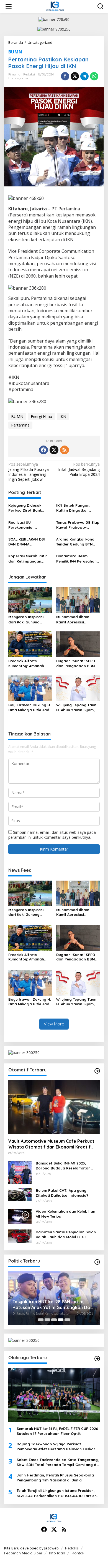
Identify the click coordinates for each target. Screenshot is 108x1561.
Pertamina (20, 425)
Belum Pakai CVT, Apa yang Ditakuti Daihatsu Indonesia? (62, 1193)
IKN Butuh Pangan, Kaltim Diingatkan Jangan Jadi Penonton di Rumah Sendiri (77, 508)
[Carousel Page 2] (47, 1319)
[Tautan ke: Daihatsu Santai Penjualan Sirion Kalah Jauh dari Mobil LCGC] (20, 1235)
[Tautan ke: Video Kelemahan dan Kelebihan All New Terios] (20, 1215)
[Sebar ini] (65, 76)
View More (54, 1024)
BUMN (15, 52)
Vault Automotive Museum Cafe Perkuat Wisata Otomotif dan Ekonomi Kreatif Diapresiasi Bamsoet (51, 1144)
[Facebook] (43, 450)
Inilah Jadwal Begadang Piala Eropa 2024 (79, 469)
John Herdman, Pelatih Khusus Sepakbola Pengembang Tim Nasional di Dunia (55, 1477)
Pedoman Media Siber (23, 1553)
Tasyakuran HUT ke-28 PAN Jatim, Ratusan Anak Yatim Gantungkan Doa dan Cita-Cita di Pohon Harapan (52, 1304)
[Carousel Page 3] (54, 1319)
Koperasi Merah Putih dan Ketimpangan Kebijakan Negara (28, 558)
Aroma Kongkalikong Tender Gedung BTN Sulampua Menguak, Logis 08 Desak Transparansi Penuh (75, 542)
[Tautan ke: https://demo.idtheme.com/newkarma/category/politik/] (97, 1262)
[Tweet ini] (75, 76)
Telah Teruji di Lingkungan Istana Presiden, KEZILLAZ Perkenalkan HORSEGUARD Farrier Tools (56, 1493)
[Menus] (8, 6)
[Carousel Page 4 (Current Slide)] (60, 1319)
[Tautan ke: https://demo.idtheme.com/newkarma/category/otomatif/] (97, 1071)
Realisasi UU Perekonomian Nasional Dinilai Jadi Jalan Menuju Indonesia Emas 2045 (27, 525)
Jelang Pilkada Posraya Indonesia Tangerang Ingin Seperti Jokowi (28, 472)
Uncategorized (18, 78)
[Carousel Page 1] (40, 1319)
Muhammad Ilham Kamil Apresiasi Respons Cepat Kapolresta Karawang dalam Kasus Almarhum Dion (78, 619)
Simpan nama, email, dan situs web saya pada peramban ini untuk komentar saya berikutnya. (52, 835)
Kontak (78, 1553)
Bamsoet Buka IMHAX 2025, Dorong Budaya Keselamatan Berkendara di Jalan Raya (63, 1166)
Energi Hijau (41, 416)
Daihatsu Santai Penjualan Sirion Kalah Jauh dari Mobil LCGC (66, 1234)
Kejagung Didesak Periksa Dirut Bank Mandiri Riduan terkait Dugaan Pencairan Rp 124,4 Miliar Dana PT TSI (29, 508)
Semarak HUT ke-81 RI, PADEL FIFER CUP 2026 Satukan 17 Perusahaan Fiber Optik (57, 1431)
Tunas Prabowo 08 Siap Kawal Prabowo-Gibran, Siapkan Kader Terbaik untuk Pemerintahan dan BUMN (77, 525)
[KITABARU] (55, 6)
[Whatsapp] (94, 76)
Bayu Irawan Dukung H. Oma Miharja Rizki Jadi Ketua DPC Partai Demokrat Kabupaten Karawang (29, 707)
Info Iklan (57, 1553)
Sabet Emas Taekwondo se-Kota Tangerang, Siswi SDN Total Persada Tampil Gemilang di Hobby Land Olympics (58, 1462)
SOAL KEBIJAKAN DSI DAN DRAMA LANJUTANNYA (26, 542)
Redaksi (72, 1548)
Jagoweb (51, 1548)
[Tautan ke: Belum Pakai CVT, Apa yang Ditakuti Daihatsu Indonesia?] (20, 1194)
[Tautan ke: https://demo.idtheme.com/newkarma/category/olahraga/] (97, 1358)
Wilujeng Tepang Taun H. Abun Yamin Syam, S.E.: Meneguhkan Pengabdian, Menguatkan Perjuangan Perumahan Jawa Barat (78, 707)
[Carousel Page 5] (67, 1319)
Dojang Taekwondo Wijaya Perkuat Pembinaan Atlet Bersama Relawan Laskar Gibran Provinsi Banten (56, 1446)
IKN (63, 416)
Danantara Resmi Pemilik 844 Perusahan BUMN (76, 558)
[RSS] (64, 450)
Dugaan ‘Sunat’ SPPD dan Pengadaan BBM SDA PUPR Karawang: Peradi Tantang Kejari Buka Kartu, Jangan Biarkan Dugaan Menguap (76, 663)
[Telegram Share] (84, 76)
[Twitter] (54, 450)
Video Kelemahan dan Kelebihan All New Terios (65, 1213)
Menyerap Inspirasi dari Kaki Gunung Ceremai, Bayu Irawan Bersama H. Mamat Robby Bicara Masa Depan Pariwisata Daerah (28, 619)
